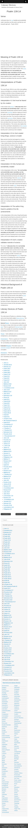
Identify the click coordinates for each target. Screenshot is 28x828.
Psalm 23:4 (7, 376)
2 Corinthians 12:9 (9, 499)
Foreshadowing (6, 737)
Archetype (4, 703)
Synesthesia (5, 801)
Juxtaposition (17, 751)
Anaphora (4, 694)
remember (9, 112)
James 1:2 (6, 447)
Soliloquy (4, 794)
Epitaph (16, 726)
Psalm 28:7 (7, 378)
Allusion (4, 689)
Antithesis (16, 698)
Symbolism (5, 799)
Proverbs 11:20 (8, 426)
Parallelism (5, 771)
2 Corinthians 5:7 (8, 424)
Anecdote (16, 694)
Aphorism (4, 700)
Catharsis (16, 708)
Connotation (5, 716)
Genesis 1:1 (7, 453)
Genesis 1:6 (7, 478)
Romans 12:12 (7, 470)
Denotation (5, 717)
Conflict (16, 714)
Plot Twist (16, 778)
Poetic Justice (17, 780)
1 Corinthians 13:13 (9, 387)
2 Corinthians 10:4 (8, 488)
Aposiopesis (17, 700)
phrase (12, 106)
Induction (16, 746)
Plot (3, 778)
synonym (10, 118)
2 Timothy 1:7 (7, 428)
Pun (15, 785)
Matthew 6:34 (7, 476)
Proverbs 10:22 (8, 434)
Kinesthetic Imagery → (21, 514)
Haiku (15, 739)
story (15, 185)
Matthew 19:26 (7, 384)
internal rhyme (19, 327)
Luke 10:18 (7, 491)
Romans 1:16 (7, 455)
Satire (3, 792)
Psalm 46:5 (7, 403)
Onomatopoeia (18, 766)
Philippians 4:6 (8, 509)
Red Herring (5, 787)
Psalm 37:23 (7, 374)
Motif (15, 760)
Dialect (4, 719)
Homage (16, 741)
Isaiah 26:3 (6, 399)
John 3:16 (6, 437)
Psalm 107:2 (7, 407)
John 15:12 (7, 493)
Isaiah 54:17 (7, 422)
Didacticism (17, 721)
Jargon (4, 751)
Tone (3, 807)
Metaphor (8, 345)
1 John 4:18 (7, 445)
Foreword (16, 737)
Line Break (17, 753)
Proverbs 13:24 (8, 505)
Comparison (5, 714)
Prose (15, 783)
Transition (4, 810)
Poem (3, 780)
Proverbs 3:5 (7, 439)
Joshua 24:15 (7, 484)
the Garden (24, 126)
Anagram (16, 691)
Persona (4, 776)
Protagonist (5, 785)
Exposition (17, 732)
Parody (4, 773)
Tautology (16, 803)
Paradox (16, 769)
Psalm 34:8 (7, 370)
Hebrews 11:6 (7, 503)
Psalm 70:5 (7, 405)
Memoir (4, 757)
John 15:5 (6, 480)
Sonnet (16, 794)
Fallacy (16, 733)
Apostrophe (5, 701)
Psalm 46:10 (7, 401)
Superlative (5, 798)
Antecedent (17, 696)
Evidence (4, 732)
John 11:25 (7, 389)
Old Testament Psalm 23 (10, 420)
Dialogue (16, 719)
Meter (3, 758)
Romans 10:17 (7, 461)
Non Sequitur (17, 764)
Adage (16, 685)
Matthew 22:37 (7, 391)
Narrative (16, 762)
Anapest (16, 692)
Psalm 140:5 (7, 372)
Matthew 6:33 (7, 449)
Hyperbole (4, 744)
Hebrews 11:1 (7, 366)
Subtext (16, 796)
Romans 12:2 (7, 497)
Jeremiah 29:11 (8, 364)
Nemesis (4, 764)
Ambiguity (16, 689)
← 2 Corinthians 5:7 (6, 514)
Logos (3, 755)
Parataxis (16, 771)
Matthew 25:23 (7, 451)
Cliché (16, 710)
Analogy (4, 692)
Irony (15, 749)
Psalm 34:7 (7, 380)
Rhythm (4, 790)
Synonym (16, 801)
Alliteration (17, 687)
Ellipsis (16, 724)
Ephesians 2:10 (8, 395)
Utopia (16, 810)
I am (12, 20)
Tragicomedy (5, 808)
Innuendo (16, 748)
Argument (16, 703)
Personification (18, 776)
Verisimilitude (5, 812)
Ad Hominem (5, 685)
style (2, 327)
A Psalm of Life (8, 418)
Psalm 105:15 (7, 412)
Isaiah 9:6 (6, 464)
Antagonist (4, 696)
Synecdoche (17, 799)
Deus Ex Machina (18, 717)
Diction (4, 721)
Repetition (16, 787)
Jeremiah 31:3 (7, 501)
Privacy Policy (17, 827)
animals (19, 177)
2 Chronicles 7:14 (8, 495)
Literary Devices (8, 5)
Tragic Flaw (17, 808)
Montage (16, 758)
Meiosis (16, 755)
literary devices (20, 318)
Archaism (16, 701)
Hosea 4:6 (6, 397)
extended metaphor (6, 347)
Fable (3, 733)
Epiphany (4, 726)
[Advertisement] (14, 40)
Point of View (5, 782)
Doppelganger (18, 723)
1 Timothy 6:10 (8, 430)
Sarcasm (16, 790)
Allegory (4, 687)
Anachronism (5, 691)
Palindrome (17, 767)
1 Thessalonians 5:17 (9, 436)
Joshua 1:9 (7, 443)
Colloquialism (17, 712)
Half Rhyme (5, 741)
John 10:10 (7, 393)
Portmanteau (17, 782)
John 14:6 (6, 382)
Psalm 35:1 (7, 416)
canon (24, 295)
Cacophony (5, 707)
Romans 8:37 (7, 489)
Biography (16, 705)
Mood (3, 760)
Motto (3, 762)
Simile (15, 792)
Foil (15, 735)
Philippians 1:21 (8, 457)
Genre (3, 739)
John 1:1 (6, 362)
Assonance (4, 352)
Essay (3, 728)
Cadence (16, 707)
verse (24, 68)
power (18, 255)
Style (3, 796)
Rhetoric (4, 789)
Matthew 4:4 (7, 472)
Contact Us (10, 827)
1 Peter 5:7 (6, 463)
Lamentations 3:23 (9, 507)
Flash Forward (5, 735)
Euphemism (17, 730)
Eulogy (4, 730)
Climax (4, 712)
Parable (4, 769)
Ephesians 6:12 (8, 432)
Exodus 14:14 (7, 482)
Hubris (3, 742)
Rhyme (7, 323)
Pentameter (17, 774)
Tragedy (16, 807)
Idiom (15, 744)
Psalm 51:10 (7, 409)
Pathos (4, 774)
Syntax (4, 803)
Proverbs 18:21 (8, 466)
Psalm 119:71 (7, 411)
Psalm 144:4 (7, 368)
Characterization (6, 710)
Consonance (4, 339)
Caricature (4, 708)
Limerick (4, 753)
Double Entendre (6, 724)
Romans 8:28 (7, 385)
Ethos (15, 728)
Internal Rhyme (6, 749)
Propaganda (5, 783)
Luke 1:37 (6, 468)
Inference (4, 748)
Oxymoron (4, 767)
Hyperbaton (17, 742)
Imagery (4, 746)
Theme (2, 334)
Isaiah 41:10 (7, 441)
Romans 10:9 (7, 486)
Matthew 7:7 (7, 459)
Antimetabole (5, 698)
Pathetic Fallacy (18, 773)
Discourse (4, 723)
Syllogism (16, 798)
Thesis (16, 805)
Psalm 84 (6, 414)
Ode (3, 766)
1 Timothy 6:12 (8, 474)
